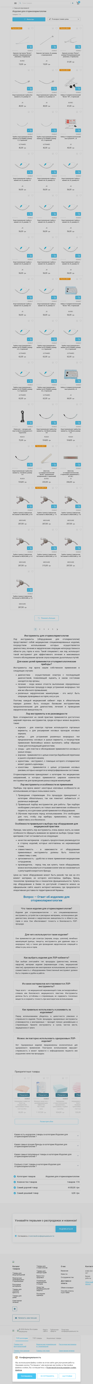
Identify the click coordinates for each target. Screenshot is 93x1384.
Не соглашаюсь (47, 1376)
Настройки (67, 1376)
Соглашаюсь (26, 1376)
